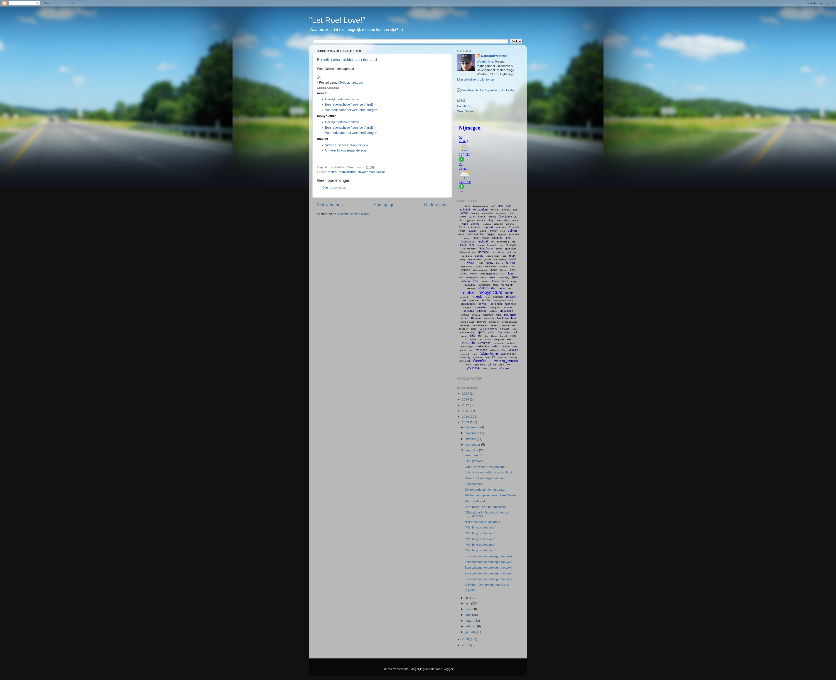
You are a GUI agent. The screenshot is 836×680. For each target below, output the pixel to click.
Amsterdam (480, 209)
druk (502, 231)
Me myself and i (475, 501)
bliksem (481, 220)
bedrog (492, 216)
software (504, 328)
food (472, 245)
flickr (463, 245)
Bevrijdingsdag (508, 216)
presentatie (506, 310)
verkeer (511, 343)
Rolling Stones (467, 322)
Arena (464, 213)
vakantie (468, 343)
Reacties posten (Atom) (354, 213)
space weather (467, 332)
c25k (465, 223)
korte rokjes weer (488, 274)
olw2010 (485, 300)
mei (468, 609)
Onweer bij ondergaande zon (345, 150)
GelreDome (486, 248)
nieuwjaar (498, 297)
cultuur (473, 230)
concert (488, 227)
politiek (493, 311)
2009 (466, 422)
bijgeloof (470, 220)
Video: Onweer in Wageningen (346, 145)
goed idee (467, 256)
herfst (512, 259)
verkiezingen (466, 346)
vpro (471, 350)
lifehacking (504, 277)
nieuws (511, 296)
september (473, 444)
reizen (464, 318)
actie (508, 206)
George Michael (467, 252)
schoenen (494, 322)
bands (481, 216)
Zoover (505, 368)
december (472, 427)
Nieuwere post (330, 204)
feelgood (497, 237)
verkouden (482, 346)
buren (515, 220)
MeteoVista (487, 288)
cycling (483, 231)
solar (514, 329)
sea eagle (465, 325)
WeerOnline (377, 171)
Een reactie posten (335, 187)
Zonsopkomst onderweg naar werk (488, 556)
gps (504, 256)
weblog (513, 357)
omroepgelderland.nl (503, 300)
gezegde (483, 252)
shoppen (463, 329)
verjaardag (499, 343)
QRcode (488, 314)
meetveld (470, 288)
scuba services (509, 322)
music (509, 293)
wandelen (478, 357)
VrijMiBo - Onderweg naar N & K (487, 584)
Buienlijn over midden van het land (347, 59)
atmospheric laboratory (494, 213)
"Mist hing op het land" (480, 527)
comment (474, 227)
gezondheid (498, 252)
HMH (480, 263)
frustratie (511, 245)
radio (498, 314)
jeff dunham (491, 266)
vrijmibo (513, 350)
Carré (462, 227)
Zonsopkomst (474, 484)
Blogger (448, 669)
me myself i (507, 284)
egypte (491, 234)
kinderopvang (480, 270)
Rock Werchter (506, 318)
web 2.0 (491, 357)
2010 (466, 416)
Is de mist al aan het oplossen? (486, 506)
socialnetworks (488, 328)
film (492, 241)
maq (513, 281)
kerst (513, 266)
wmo (501, 365)
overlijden (495, 307)
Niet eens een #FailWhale (482, 521)
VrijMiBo (470, 590)
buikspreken (502, 220)
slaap (474, 329)
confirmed (501, 227)
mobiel (332, 171)
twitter (473, 339)
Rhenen (476, 318)
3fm (500, 206)
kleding (493, 270)
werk (468, 364)
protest (465, 314)
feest (508, 237)
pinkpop (482, 310)
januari (470, 632)
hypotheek (466, 266)
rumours (481, 321)
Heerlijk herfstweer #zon (342, 99)
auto (472, 216)
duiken (512, 230)
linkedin (485, 281)
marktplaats (484, 285)
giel (509, 252)
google (479, 255)
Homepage (384, 204)
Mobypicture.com (350, 82)
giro (515, 252)
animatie (505, 209)
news (487, 297)
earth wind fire (475, 234)
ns (464, 300)
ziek (485, 368)
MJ (509, 288)
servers (494, 325)
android (494, 210)
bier (461, 220)
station (491, 332)
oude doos (510, 304)
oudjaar (467, 307)
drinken (493, 230)
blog (490, 220)
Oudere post (435, 204)
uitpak (488, 339)
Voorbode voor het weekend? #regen (351, 110)
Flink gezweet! (474, 461)
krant (511, 273)
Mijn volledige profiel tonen (475, 79)
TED (472, 335)
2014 (466, 399)
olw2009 (473, 300)
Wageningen (489, 353)
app (515, 210)
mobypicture (347, 171)
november (472, 433)
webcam (503, 357)
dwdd (461, 234)
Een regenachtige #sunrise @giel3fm (351, 104)
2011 (467, 206)
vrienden (481, 350)
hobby (489, 262)
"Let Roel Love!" (337, 20)
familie (485, 238)
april (468, 614)
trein (513, 335)
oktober (471, 439)
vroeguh (465, 354)
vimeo (506, 346)
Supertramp (503, 332)
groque (487, 259)
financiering (503, 242)
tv (466, 339)
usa (509, 339)
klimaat (503, 270)
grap (512, 255)
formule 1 (491, 245)
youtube (473, 368)
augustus (472, 450)
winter (492, 364)
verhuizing (484, 343)
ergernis (502, 234)
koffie (464, 274)
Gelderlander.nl (468, 248)
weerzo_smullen (506, 361)
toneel (503, 336)
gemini (499, 248)
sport (481, 332)
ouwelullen (480, 307)
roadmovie (489, 318)
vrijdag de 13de (498, 350)
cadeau (487, 224)
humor (510, 262)
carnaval (510, 224)
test (480, 336)
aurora (462, 216)
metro (501, 288)
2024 (466, 393)
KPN (503, 274)
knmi (512, 270)
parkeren (508, 307)
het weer (468, 262)
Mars (495, 285)
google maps (492, 256)
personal (469, 310)
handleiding (500, 259)
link (476, 281)
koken (473, 273)
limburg (465, 281)
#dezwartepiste (480, 206)
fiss (513, 242)
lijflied (515, 277)
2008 (466, 639)
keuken (465, 269)
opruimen (496, 303)
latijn (483, 277)
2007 (466, 645)
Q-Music (476, 315)
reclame (510, 314)
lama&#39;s (472, 277)
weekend (464, 361)
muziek (476, 296)
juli (467, 597)
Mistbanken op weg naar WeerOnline (490, 495)
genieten (510, 248)
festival (483, 241)
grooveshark (475, 259)
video (495, 346)
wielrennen (479, 365)
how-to (499, 263)
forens (481, 245)
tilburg (494, 336)
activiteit (464, 209)
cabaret (475, 223)
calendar (498, 224)
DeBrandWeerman (494, 55)
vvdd (475, 354)
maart (469, 620)
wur (509, 364)
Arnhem (475, 213)
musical (464, 297)
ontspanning (468, 303)
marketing (469, 284)
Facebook (464, 106)
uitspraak (499, 339)
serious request (480, 325)
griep (462, 259)
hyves (478, 266)
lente (492, 277)
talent (464, 336)
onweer (362, 171)
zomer (493, 368)
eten (476, 237)
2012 (466, 405)
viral (515, 346)
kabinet (503, 266)
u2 (481, 339)
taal (515, 332)
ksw (461, 277)
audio (512, 213)
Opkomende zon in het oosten (485, 489)
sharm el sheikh (509, 325)
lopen (495, 281)
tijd (486, 336)
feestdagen (468, 241)
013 (493, 206)
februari (471, 626)
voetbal (462, 350)
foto (501, 245)
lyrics (505, 281)
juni (468, 603)
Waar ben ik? (474, 455)
